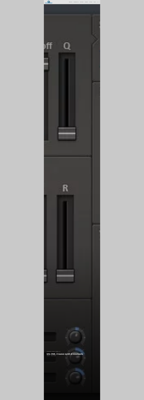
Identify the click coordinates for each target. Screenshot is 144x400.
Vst (59, 351)
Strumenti (57, 351)
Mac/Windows (49, 351)
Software (53, 351)
